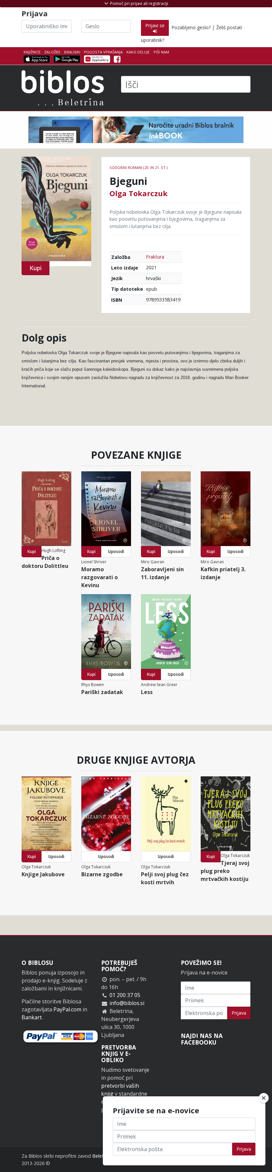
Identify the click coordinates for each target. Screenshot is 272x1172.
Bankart (32, 1017)
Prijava (239, 1013)
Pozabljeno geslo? (191, 27)
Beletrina (102, 1156)
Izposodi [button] (116, 551)
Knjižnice (32, 51)
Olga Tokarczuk (138, 193)
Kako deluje (138, 51)
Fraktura (155, 257)
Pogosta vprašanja (103, 51)
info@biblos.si (126, 1003)
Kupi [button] (35, 268)
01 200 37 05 (124, 995)
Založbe (52, 51)
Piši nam (161, 51)
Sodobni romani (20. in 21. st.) (138, 167)
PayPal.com (67, 1009)
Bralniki (72, 51)
